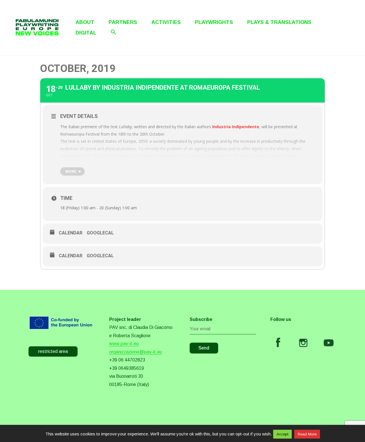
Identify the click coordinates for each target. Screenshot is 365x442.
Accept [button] (282, 434)
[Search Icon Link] (113, 32)
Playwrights (214, 22)
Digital (86, 33)
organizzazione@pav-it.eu (135, 351)
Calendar (70, 233)
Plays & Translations (279, 22)
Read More (307, 434)
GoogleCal (100, 233)
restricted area (53, 351)
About (85, 22)
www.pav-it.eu (124, 343)
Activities (166, 22)
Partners (123, 22)
